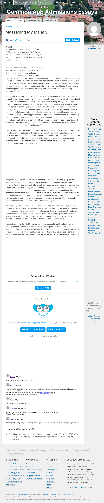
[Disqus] (42, 398)
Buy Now (43, 288)
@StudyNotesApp (78, 487)
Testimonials (50, 481)
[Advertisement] (63, 60)
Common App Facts (33, 20)
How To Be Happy (95, 157)
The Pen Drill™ (94, 131)
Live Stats (49, 476)
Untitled (91, 220)
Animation (92, 217)
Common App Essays (14, 20)
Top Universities (31, 467)
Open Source (50, 479)
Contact (49, 473)
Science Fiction (94, 168)
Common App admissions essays (38, 323)
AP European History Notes (14, 467)
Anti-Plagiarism (51, 470)
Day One (91, 186)
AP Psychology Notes (13, 473)
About (48, 464)
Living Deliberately (95, 204)
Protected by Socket (68, 494)
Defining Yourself (95, 129)
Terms (52, 494)
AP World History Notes (13, 481)
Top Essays (30, 464)
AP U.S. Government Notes (14, 476)
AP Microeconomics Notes (14, 470)
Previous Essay (33, 329)
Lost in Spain (93, 199)
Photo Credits (58, 494)
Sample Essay (94, 212)
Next (72, 40)
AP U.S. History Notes (13, 479)
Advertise (49, 467)
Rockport (92, 230)
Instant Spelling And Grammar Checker (94, 318)
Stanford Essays (31, 473)
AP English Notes (11, 464)
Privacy (47, 494)
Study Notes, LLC (24, 494)
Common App (94, 49)
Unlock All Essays (50, 20)
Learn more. (73, 281)
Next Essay (56, 329)
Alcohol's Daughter (96, 145)
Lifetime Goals (94, 191)
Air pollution (93, 223)
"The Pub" (92, 176)
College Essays (13, 27)
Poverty (91, 184)
